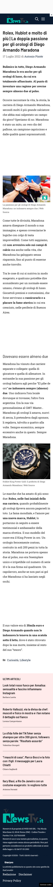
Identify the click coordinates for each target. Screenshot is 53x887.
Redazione (9, 874)
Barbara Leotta (9, 697)
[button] (37, 19)
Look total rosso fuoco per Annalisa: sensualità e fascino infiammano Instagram (24, 689)
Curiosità (12, 660)
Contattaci (44, 855)
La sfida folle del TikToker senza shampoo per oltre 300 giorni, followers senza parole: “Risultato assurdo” (26, 737)
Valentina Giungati (11, 745)
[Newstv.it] (17, 19)
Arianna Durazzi (10, 789)
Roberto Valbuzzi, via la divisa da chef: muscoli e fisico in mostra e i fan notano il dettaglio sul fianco (26, 713)
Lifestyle (25, 660)
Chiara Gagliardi (10, 769)
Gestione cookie (46, 885)
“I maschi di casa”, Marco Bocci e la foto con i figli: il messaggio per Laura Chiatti (26, 761)
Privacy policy (12, 880)
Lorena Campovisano (12, 721)
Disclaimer (25, 874)
